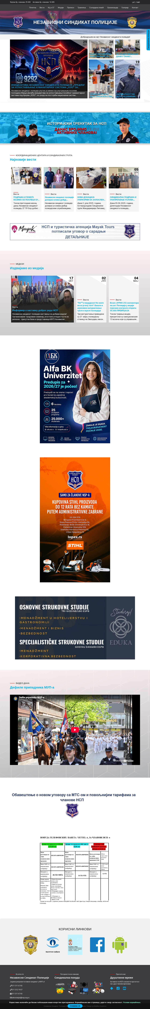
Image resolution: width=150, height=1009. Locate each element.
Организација (112, 7)
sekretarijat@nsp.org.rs (20, 998)
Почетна (32, 7)
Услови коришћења (131, 1002)
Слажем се (75, 1006)
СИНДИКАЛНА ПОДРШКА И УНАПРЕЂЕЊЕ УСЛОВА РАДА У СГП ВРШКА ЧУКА (123, 199)
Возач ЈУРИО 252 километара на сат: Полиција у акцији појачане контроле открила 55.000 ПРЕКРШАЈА (124, 306)
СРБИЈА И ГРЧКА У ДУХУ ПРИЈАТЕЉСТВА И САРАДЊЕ (101, 96)
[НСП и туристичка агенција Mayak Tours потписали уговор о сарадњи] (75, 231)
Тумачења (82, 7)
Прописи (70, 7)
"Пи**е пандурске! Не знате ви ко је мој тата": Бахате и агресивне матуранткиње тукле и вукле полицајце (90, 306)
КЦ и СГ (51, 7)
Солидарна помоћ (96, 7)
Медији (61, 7)
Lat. (133, 2)
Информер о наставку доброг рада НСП (35, 310)
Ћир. (138, 2)
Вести (42, 7)
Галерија (125, 7)
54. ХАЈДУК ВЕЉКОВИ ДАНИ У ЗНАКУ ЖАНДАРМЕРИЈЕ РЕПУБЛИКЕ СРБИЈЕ (127, 57)
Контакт (135, 7)
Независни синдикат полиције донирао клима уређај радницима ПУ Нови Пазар (59, 199)
